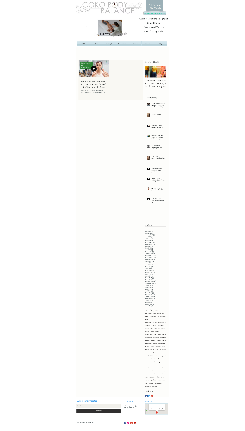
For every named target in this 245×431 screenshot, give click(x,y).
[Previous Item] (148, 71)
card (152, 353)
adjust (147, 328)
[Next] (136, 27)
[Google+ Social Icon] (131, 423)
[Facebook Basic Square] (146, 396)
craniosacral (149, 371)
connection (148, 365)
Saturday (148, 325)
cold (146, 362)
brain (163, 346)
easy (146, 377)
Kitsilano (162, 316)
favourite (148, 386)
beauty (159, 340)
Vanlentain (161, 325)
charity (162, 353)
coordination (149, 368)
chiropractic (162, 356)
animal (163, 328)
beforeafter (148, 343)
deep (146, 374)
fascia (151, 383)
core (155, 368)
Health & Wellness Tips (152, 316)
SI (165, 322)
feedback (154, 386)
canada (147, 353)
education (152, 377)
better (155, 343)
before (164, 340)
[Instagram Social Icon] (128, 423)
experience (153, 380)
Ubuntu (154, 325)
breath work (154, 349)
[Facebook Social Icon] (125, 423)
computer (160, 362)
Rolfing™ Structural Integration (154, 322)
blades (147, 346)
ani (159, 328)
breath (147, 349)
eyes (146, 383)
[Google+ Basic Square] (152, 396)
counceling (161, 368)
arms (159, 334)
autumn (164, 334)
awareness (148, 337)
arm (155, 334)
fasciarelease (158, 383)
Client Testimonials (158, 313)
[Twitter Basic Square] (149, 396)
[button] (148, 43)
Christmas (148, 313)
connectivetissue (158, 365)
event (147, 380)
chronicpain (148, 359)
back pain (163, 337)
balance (147, 340)
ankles (152, 331)
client (159, 359)
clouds (164, 359)
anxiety (157, 331)
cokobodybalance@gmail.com (134, 406)
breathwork (162, 349)
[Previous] (86, 27)
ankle (147, 331)
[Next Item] (163, 71)
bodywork (157, 346)
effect (158, 377)
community (152, 362)
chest (147, 356)
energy (163, 377)
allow (155, 328)
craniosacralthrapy (159, 371)
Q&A (146, 319)
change (157, 353)
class (155, 359)
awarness (156, 337)
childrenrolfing (154, 356)
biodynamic (161, 343)
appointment (149, 334)
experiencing (161, 380)
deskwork (160, 374)
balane (153, 340)
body (152, 346)
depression (153, 374)
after (151, 328)
